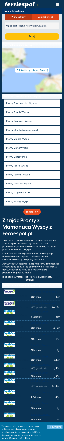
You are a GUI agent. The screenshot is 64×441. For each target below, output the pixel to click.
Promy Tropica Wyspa (18, 192)
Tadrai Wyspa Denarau (16, 376)
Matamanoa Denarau (15, 368)
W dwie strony (18, 17)
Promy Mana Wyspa (17, 148)
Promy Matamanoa (16, 156)
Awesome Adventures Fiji (44, 291)
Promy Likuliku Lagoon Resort (22, 130)
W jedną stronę (45, 17)
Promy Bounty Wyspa (17, 112)
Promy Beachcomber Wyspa (21, 103)
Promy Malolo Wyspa (17, 139)
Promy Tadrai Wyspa (17, 165)
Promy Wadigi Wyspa (17, 201)
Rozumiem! (55, 427)
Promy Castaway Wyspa (19, 121)
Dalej (32, 36)
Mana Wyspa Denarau (16, 360)
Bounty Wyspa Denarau (16, 307)
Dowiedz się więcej (19, 438)
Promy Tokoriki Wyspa (18, 174)
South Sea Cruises (40, 311)
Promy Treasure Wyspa (18, 183)
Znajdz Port (32, 211)
